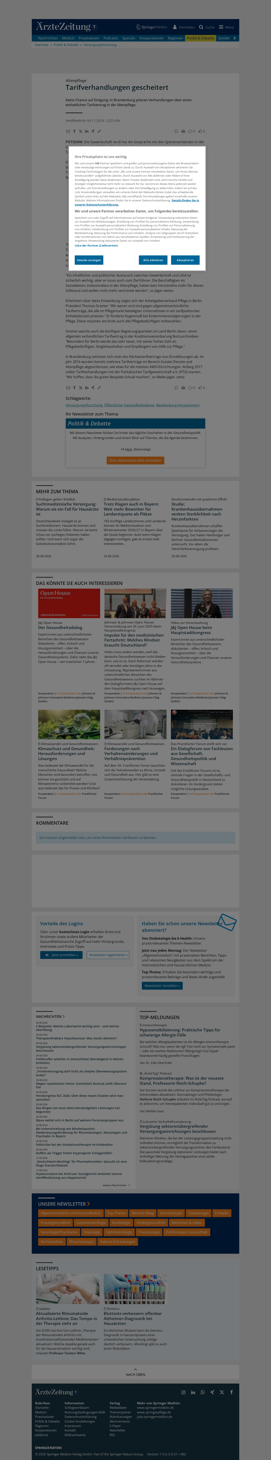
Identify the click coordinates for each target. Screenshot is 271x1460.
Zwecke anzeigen (89, 260)
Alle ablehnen (153, 260)
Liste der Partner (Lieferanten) (96, 245)
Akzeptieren (185, 260)
